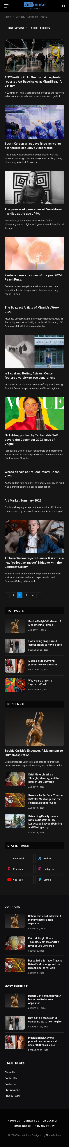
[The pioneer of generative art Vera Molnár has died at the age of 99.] (34, 188)
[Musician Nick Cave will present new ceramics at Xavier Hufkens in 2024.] (15, 666)
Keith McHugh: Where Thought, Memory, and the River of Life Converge (43, 778)
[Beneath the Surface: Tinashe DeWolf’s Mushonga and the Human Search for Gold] (15, 800)
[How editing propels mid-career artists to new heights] (15, 646)
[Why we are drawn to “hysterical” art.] (15, 685)
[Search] (63, 6)
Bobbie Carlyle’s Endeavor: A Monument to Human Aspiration (44, 625)
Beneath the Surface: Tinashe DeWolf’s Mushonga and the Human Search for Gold (45, 799)
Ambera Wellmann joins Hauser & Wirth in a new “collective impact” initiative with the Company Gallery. (34, 562)
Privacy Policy (12, 1095)
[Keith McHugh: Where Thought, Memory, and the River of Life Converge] (15, 779)
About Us (10, 1072)
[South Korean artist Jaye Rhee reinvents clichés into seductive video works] (34, 122)
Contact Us (11, 1078)
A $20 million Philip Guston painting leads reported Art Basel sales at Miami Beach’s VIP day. (33, 81)
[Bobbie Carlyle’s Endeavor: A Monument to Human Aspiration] (15, 626)
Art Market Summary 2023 (23, 500)
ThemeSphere (53, 1135)
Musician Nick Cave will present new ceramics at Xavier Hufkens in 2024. (42, 664)
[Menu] (6, 6)
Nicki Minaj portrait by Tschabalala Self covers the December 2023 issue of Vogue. (31, 439)
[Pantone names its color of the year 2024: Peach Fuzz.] (34, 253)
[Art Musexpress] (34, 6)
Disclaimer (11, 1084)
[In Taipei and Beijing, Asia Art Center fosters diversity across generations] (34, 351)
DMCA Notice (12, 1090)
